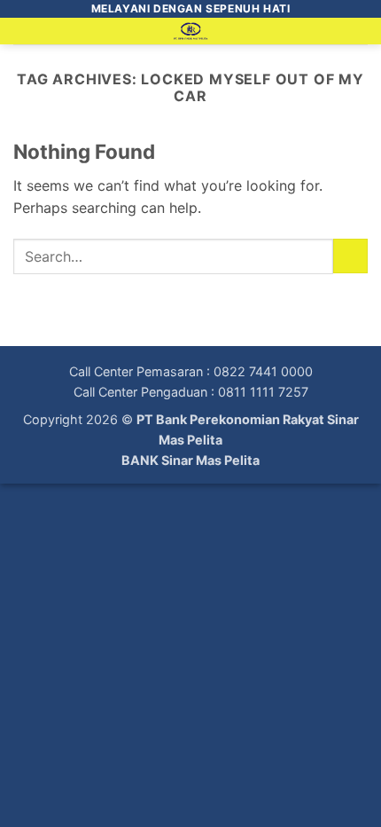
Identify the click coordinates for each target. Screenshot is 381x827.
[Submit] (350, 256)
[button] (24, 39)
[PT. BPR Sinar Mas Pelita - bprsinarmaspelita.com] (191, 31)
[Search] (361, 34)
